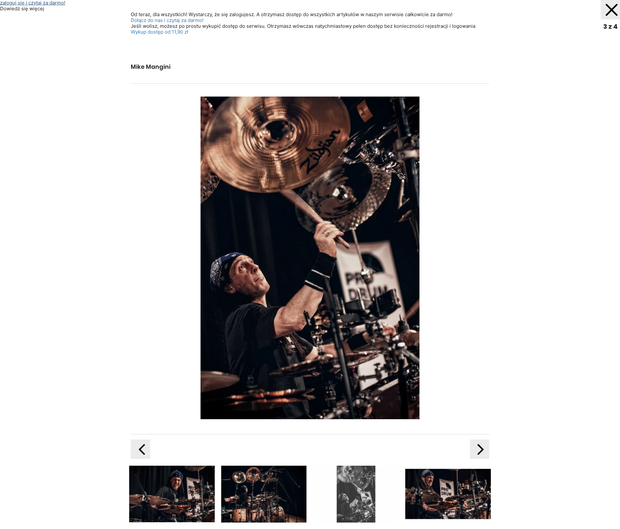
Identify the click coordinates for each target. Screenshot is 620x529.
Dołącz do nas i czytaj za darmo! (167, 20)
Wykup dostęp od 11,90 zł (159, 32)
